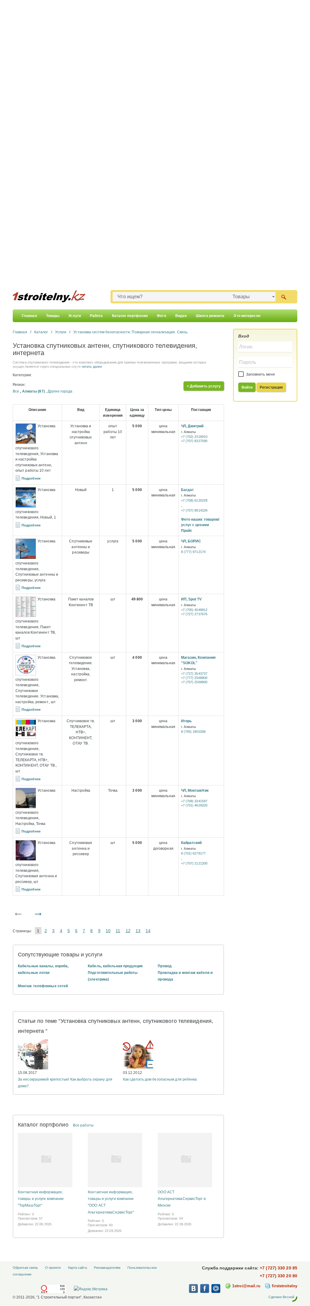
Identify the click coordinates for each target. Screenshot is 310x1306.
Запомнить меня (260, 374)
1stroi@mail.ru (246, 1286)
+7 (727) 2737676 (194, 614)
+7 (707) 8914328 (194, 510)
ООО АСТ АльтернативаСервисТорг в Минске (181, 1198)
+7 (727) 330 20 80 (278, 1275)
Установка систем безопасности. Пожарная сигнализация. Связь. (130, 332)
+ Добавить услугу (204, 386)
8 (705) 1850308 (193, 731)
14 (148, 930)
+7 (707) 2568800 (194, 682)
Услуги (74, 316)
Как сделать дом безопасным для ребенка (160, 1079)
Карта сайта (77, 1267)
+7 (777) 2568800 (194, 678)
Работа (96, 316)
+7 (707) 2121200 (194, 863)
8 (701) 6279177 (193, 853)
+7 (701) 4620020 (194, 805)
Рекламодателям (107, 1267)
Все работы (83, 1125)
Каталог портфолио (130, 316)
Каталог (41, 332)
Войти (247, 387)
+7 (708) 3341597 (194, 801)
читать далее (91, 366)
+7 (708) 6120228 (194, 500)
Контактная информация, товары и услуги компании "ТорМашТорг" (41, 1198)
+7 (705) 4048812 (194, 610)
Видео (181, 316)
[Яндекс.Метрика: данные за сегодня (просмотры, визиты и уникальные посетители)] (90, 1289)
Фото (161, 316)
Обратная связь (25, 1267)
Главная (29, 316)
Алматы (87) (33, 391)
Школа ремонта (210, 316)
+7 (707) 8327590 (194, 441)
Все (16, 391)
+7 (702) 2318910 (194, 436)
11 (118, 930)
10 (108, 930)
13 (138, 930)
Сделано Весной (281, 1297)
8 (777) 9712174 (193, 552)
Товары (53, 316)
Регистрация (271, 387)
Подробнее (31, 478)
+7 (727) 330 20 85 (278, 1268)
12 (128, 930)
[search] (283, 296)
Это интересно (246, 316)
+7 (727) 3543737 (194, 673)
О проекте (53, 1267)
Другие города (60, 391)
